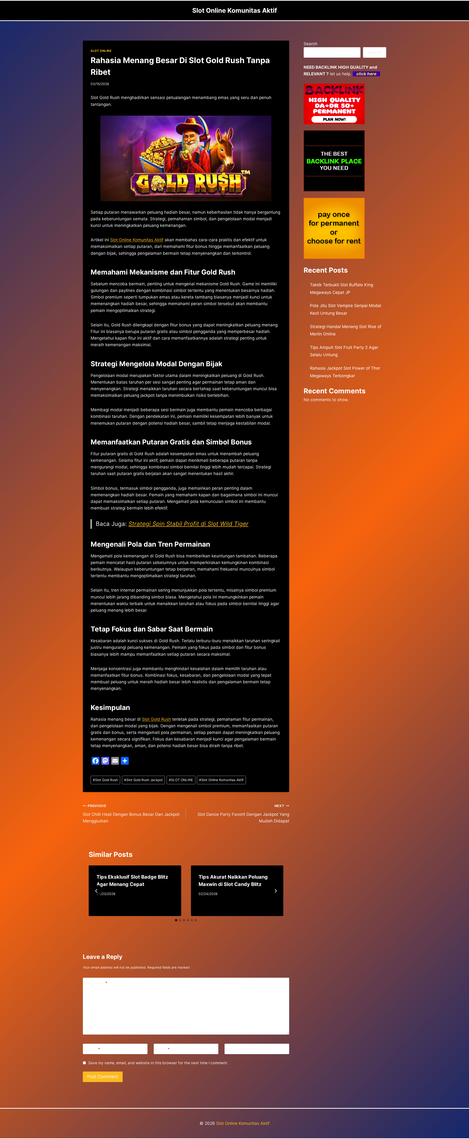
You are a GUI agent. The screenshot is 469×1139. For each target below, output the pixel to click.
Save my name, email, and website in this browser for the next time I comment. (158, 1063)
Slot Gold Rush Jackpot (143, 780)
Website (235, 1049)
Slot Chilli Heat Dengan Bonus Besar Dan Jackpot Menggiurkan (131, 813)
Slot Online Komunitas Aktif (221, 780)
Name (92, 1049)
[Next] (275, 891)
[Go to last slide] (96, 891)
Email (163, 1049)
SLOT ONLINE (101, 51)
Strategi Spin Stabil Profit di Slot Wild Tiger (188, 523)
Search (310, 43)
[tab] (176, 920)
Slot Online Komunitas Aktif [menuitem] (136, 239)
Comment (96, 983)
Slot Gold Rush (156, 719)
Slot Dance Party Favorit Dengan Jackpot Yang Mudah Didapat (243, 813)
